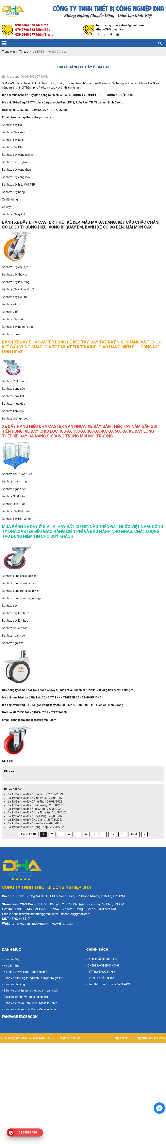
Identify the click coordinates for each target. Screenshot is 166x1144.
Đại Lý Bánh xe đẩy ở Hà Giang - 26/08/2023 (35, 819)
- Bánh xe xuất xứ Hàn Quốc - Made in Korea (29, 1003)
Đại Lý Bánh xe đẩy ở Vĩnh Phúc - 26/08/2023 (35, 798)
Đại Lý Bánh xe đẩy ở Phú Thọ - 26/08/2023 (34, 801)
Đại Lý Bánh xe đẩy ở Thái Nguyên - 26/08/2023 (37, 812)
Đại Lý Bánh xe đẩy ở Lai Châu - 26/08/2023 (34, 808)
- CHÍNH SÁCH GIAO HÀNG (102, 965)
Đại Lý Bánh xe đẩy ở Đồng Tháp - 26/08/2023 (36, 827)
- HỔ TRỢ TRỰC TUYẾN (101, 971)
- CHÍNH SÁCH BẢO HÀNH (102, 959)
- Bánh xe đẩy (10, 959)
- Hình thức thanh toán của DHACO (108, 984)
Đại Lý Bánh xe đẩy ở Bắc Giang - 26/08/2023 (35, 816)
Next (134, 834)
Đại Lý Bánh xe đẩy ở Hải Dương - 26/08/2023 (36, 805)
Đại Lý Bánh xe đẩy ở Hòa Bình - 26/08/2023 (35, 794)
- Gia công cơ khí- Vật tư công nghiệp (25, 996)
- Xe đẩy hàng (10, 965)
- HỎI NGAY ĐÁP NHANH (101, 978)
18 (122, 834)
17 (112, 834)
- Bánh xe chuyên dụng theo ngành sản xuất (30, 990)
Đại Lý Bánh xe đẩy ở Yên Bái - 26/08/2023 (34, 823)
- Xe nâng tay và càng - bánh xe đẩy (24, 971)
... (103, 834)
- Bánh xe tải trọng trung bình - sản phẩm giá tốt (32, 978)
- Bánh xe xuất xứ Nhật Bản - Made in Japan (29, 1009)
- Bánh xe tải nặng (13, 984)
